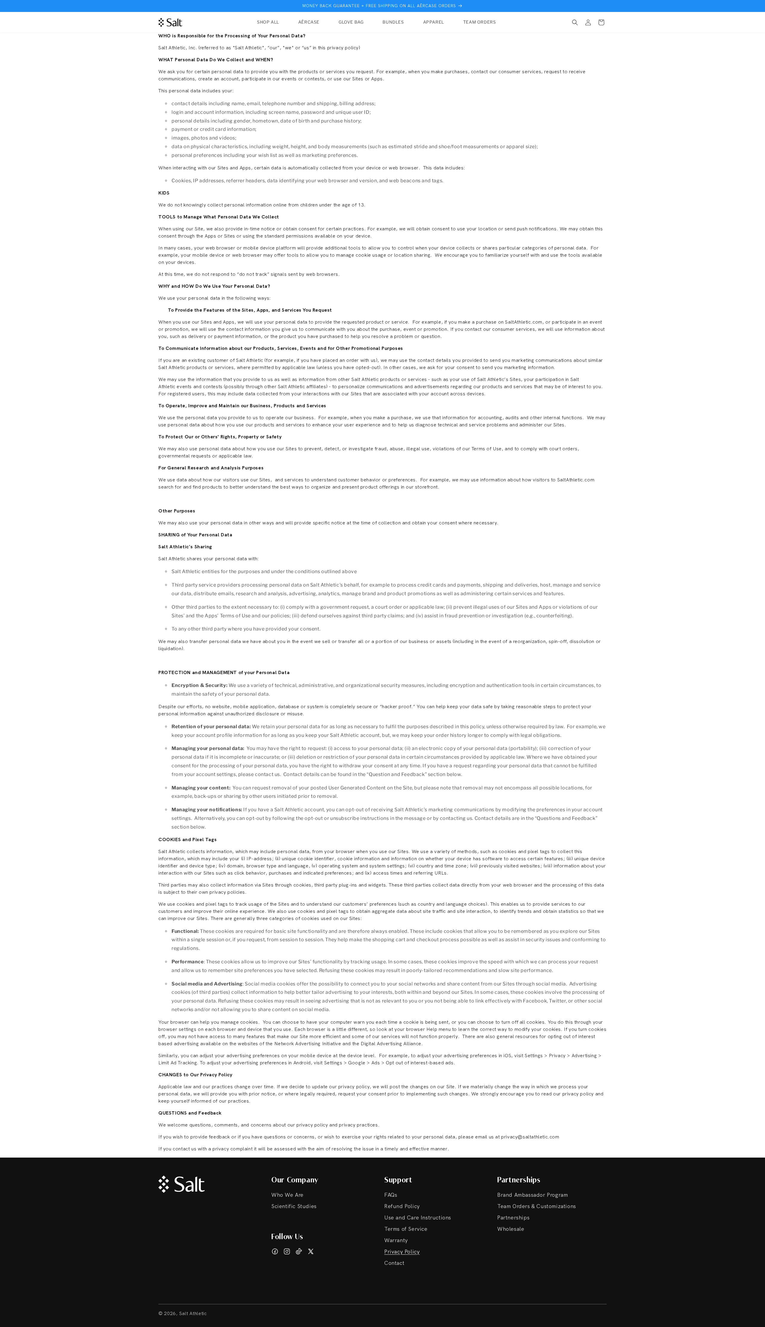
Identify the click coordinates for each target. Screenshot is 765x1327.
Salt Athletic (193, 1314)
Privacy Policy (402, 1252)
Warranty (396, 1240)
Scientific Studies (294, 1206)
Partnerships (513, 1218)
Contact (394, 1263)
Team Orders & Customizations (536, 1206)
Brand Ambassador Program (532, 1195)
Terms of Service (406, 1229)
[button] (575, 22)
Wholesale (510, 1229)
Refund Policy (402, 1206)
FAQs (390, 1195)
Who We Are (287, 1195)
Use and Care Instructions (417, 1218)
